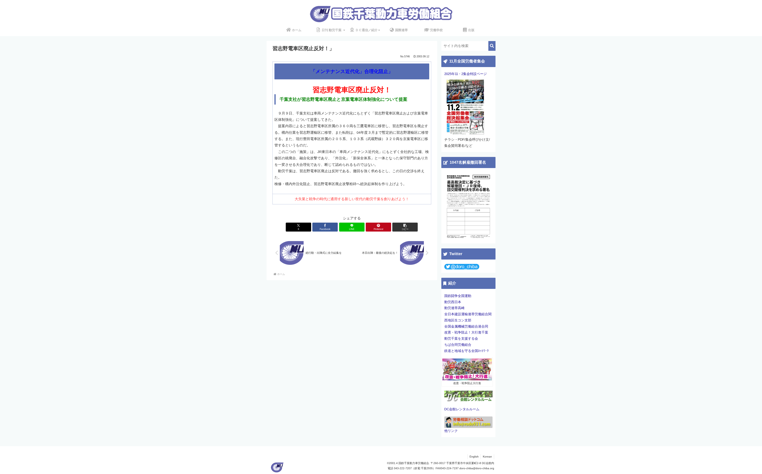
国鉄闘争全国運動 (457, 296)
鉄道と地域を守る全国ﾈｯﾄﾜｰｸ (466, 351)
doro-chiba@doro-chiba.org (476, 468)
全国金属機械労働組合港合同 (466, 326)
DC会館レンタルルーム (461, 409)
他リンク (451, 431)
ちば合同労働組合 (457, 345)
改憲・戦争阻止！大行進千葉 (466, 332)
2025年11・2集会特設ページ (465, 74)
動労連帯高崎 (454, 308)
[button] (405, 227)
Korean (487, 456)
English (474, 456)
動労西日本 (452, 302)
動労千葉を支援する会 (461, 338)
